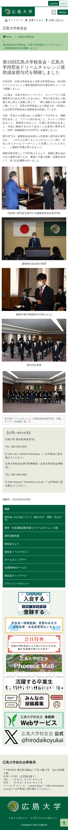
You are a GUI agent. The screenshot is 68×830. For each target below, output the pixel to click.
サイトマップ (15, 20)
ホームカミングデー (17, 559)
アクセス (36, 20)
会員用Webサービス (16, 567)
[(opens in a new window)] (34, 737)
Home (9, 37)
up (64, 824)
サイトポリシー (19, 818)
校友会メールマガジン (17, 551)
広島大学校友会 (15, 28)
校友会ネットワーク (16, 575)
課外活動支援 (12, 535)
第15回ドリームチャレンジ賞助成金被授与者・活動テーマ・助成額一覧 (33, 420)
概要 (7, 509)
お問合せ (56, 20)
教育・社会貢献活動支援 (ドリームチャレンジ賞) (31, 527)
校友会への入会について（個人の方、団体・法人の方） (33, 518)
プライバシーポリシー (17, 583)
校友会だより (12, 543)
